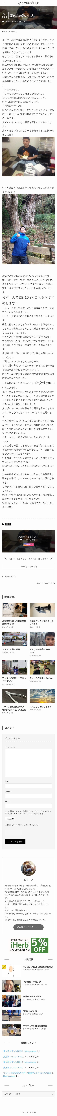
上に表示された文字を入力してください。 (23, 825)
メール (8, 792)
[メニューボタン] (3, 3)
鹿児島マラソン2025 (12, 1051)
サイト (8, 802)
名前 (7, 781)
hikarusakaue (30, 1051)
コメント (10, 747)
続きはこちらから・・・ (28, 927)
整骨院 (7, 21)
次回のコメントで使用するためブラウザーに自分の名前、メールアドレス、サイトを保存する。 (29, 812)
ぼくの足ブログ (28, 3)
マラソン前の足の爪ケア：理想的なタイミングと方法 (27, 1073)
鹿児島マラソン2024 (12, 1062)
